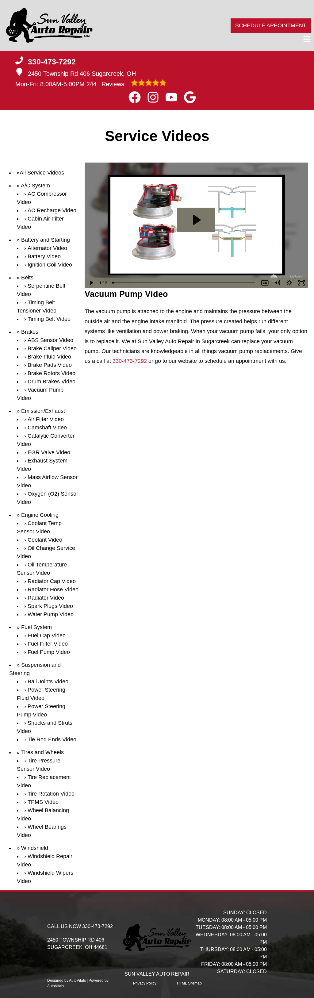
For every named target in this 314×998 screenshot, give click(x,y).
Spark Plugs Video (50, 606)
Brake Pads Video (50, 365)
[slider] (184, 283)
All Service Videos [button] (42, 173)
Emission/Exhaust (43, 411)
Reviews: (107, 84)
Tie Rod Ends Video (52, 739)
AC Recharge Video (52, 210)
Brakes (29, 332)
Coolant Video (45, 540)
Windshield (34, 848)
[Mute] (277, 283)
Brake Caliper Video (52, 348)
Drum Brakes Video (51, 381)
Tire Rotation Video (51, 794)
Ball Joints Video (48, 681)
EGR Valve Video (49, 452)
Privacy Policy (144, 983)
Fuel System (36, 627)
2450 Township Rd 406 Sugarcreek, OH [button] (82, 73)
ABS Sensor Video (50, 340)
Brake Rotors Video (51, 373)
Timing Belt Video (49, 319)
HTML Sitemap (189, 983)
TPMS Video (43, 802)
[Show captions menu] (265, 283)
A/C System (35, 185)
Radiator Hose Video (53, 589)
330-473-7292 (130, 361)
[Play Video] (91, 283)
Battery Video (44, 256)
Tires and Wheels (42, 752)
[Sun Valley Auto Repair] (49, 25)
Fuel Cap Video (47, 635)
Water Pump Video (51, 614)
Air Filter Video (46, 419)
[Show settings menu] (289, 283)
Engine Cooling (40, 515)
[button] (134, 97)
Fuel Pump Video (49, 652)
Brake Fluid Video (49, 357)
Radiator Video (46, 598)
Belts (27, 277)
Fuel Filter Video (48, 644)
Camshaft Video (47, 427)
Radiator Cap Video (52, 581)
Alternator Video (47, 248)
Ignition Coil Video (50, 265)
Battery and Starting (45, 240)
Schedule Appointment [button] (270, 25)
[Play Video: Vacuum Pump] (196, 220)
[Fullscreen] (302, 283)
